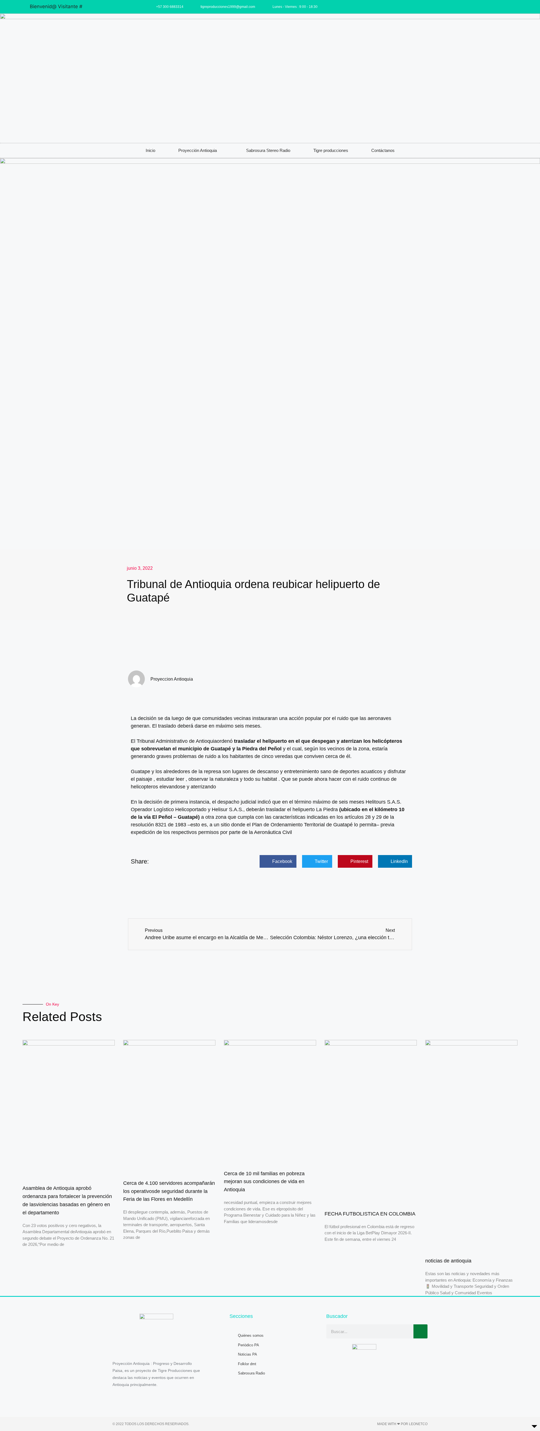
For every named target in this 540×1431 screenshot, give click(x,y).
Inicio (150, 150)
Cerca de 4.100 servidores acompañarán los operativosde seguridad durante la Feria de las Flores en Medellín (169, 1191)
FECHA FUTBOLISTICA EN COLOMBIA (370, 1214)
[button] (278, 861)
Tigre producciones (330, 150)
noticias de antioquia (448, 1261)
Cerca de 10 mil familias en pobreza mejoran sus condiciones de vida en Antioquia (264, 1182)
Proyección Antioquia (197, 150)
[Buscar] (420, 1331)
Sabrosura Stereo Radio (268, 150)
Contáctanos (383, 150)
